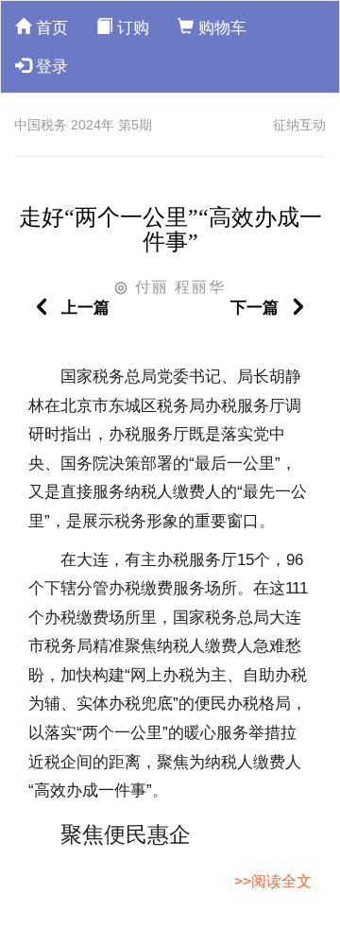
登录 (49, 67)
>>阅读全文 (273, 881)
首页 (49, 28)
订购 (130, 28)
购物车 (220, 28)
